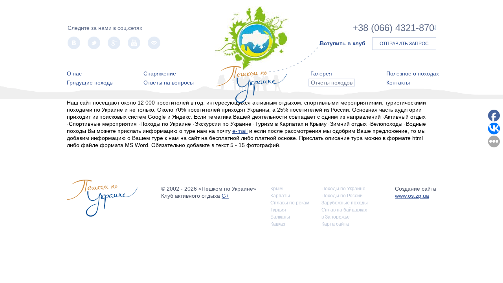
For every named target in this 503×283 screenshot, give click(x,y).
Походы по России (342, 195)
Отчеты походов (331, 82)
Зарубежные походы (344, 203)
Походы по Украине (343, 188)
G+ (225, 196)
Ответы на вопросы (168, 82)
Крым (276, 188)
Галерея (321, 73)
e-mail (240, 131)
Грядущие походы (90, 82)
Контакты (398, 82)
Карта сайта (335, 224)
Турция (278, 210)
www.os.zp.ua (412, 196)
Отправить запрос (404, 43)
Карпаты (280, 195)
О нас (74, 73)
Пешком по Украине (252, 38)
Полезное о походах (412, 73)
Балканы (280, 217)
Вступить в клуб (342, 43)
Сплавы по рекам (289, 203)
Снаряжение (159, 73)
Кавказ (277, 224)
